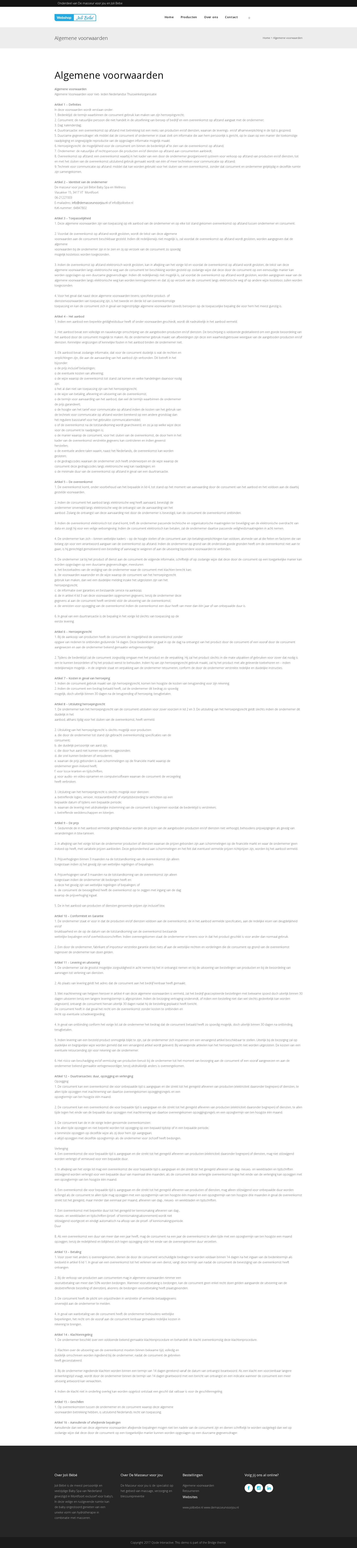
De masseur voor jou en (94, 3)
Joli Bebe (117, 3)
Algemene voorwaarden (198, 1485)
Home (266, 38)
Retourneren (191, 1491)
